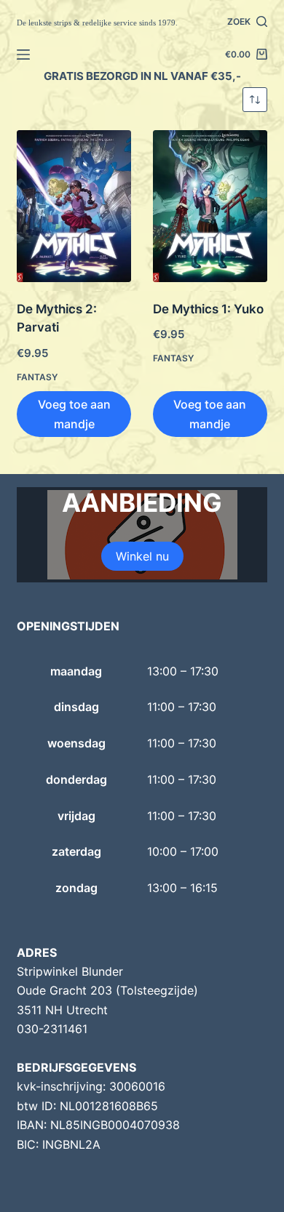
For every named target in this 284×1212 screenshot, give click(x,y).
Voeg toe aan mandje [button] (74, 413)
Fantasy (37, 377)
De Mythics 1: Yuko (208, 309)
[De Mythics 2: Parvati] (74, 206)
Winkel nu (142, 556)
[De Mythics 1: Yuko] (210, 206)
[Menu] (23, 54)
